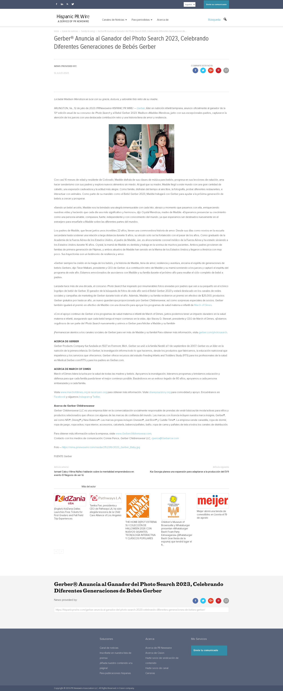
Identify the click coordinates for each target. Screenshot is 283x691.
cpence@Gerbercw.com (165, 438)
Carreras (150, 673)
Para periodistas (141, 19)
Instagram (84, 397)
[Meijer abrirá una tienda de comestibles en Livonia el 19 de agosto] (213, 501)
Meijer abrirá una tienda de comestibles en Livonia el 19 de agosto (212, 514)
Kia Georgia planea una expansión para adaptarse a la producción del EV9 (189, 471)
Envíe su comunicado (216, 4)
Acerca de (163, 19)
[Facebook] (56, 4)
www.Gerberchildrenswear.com (133, 433)
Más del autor (89, 486)
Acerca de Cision (154, 653)
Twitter (96, 397)
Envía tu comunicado (206, 650)
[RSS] (67, 4)
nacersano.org (99, 392)
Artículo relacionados (67, 486)
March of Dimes (203, 305)
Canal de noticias (109, 648)
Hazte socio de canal (156, 668)
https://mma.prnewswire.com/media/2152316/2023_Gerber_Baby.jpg (101, 447)
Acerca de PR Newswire (158, 648)
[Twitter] (72, 4)
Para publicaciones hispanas (115, 673)
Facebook (60, 397)
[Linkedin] (61, 4)
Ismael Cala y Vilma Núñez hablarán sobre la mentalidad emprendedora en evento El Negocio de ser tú (94, 473)
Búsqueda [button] (214, 19)
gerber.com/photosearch (213, 332)
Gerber (141, 108)
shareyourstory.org (160, 392)
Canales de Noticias (113, 19)
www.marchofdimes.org (74, 392)
